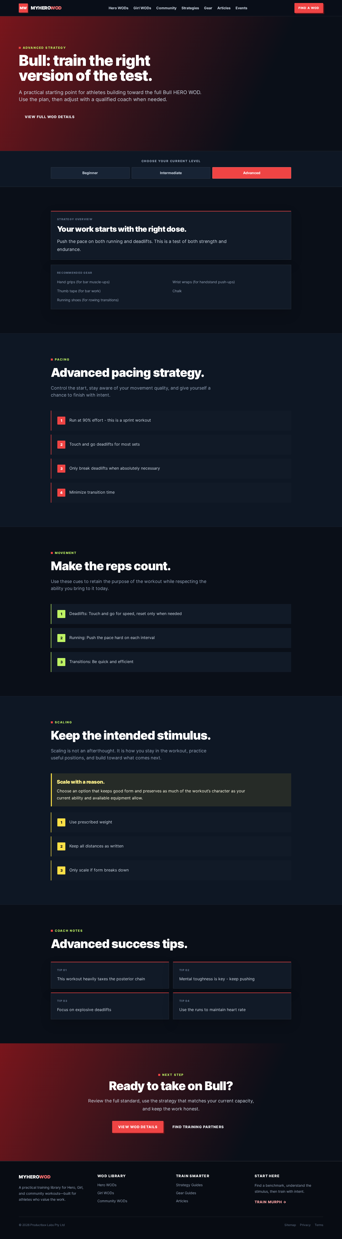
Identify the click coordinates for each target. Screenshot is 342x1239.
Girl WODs (142, 8)
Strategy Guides (189, 1185)
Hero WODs (118, 8)
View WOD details (137, 1127)
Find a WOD (308, 8)
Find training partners (198, 1127)
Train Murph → (271, 1202)
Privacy (305, 1225)
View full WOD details (50, 117)
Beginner (90, 173)
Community (166, 8)
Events (241, 8)
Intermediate (171, 173)
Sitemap (290, 1225)
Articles (224, 8)
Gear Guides (186, 1193)
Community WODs (112, 1201)
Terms (319, 1225)
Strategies (190, 8)
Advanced (251, 173)
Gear (208, 8)
